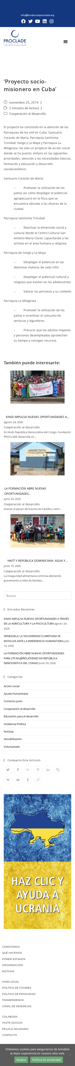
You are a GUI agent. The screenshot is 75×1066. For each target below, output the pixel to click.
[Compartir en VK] (8, 780)
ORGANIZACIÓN (12, 965)
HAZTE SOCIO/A (12, 1022)
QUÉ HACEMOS (12, 952)
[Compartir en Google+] (28, 770)
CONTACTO (9, 1034)
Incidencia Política (15, 724)
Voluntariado (12, 747)
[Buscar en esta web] (37, 595)
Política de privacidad (46, 1059)
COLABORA (10, 1016)
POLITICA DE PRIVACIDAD (19, 993)
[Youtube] (37, 21)
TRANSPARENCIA (13, 1000)
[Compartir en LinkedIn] (48, 770)
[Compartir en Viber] (58, 770)
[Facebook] (23, 21)
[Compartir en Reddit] (18, 780)
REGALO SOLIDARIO (15, 1028)
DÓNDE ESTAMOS (13, 959)
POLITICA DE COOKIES (16, 987)
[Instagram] (51, 21)
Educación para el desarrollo (21, 716)
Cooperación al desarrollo (27, 114)
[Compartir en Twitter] (8, 770)
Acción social (11, 686)
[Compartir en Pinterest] (38, 770)
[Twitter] (30, 21)
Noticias (9, 731)
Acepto (21, 1059)
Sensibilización (13, 739)
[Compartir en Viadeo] (38, 780)
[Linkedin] (44, 21)
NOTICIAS (8, 971)
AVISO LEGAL (10, 981)
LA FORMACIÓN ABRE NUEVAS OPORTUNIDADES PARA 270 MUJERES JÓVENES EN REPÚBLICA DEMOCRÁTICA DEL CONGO (34, 658)
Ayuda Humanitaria (16, 693)
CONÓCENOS (11, 946)
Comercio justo (13, 701)
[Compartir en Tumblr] (28, 780)
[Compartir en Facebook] (18, 770)
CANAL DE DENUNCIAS (16, 1006)
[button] (65, 41)
